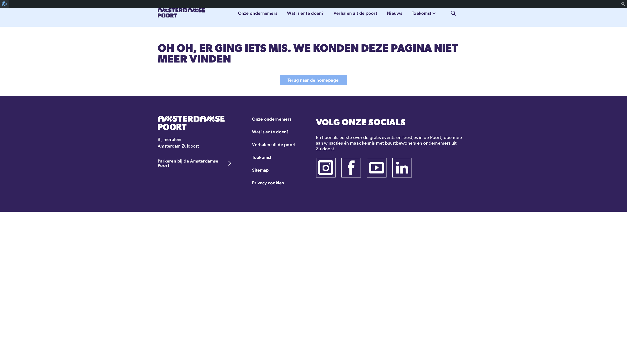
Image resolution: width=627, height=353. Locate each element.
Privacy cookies (268, 182)
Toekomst (421, 13)
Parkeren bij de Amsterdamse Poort (188, 163)
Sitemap (260, 170)
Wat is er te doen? (305, 13)
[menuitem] (4, 4)
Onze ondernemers (257, 13)
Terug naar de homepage (313, 80)
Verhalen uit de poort (355, 13)
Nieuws (394, 13)
